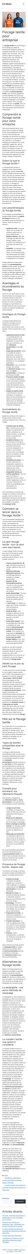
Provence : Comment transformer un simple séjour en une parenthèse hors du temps (13, 1217)
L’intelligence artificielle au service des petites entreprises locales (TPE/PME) (12, 1180)
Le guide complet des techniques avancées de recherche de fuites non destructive (14, 1187)
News (6, 1175)
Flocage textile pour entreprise (11, 1235)
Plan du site (18, 1251)
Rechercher (5, 1198)
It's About (7, 4)
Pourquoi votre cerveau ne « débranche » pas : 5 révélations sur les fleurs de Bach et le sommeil (13, 1224)
